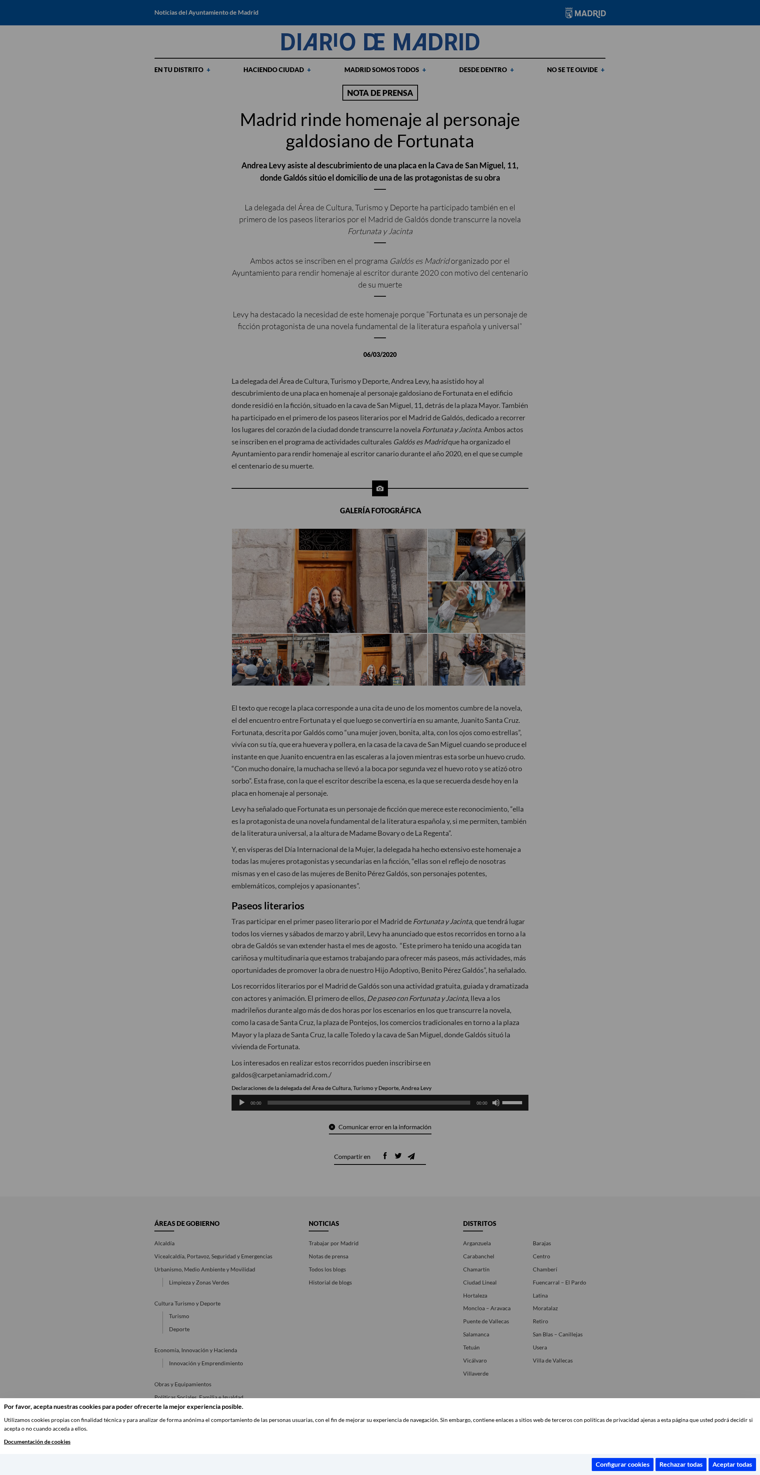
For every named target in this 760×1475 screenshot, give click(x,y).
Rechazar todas (681, 1464)
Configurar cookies (623, 1464)
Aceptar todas (732, 1464)
